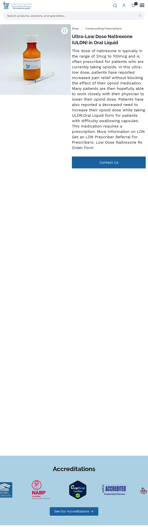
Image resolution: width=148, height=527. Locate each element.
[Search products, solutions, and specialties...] (140, 15)
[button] (65, 31)
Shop (75, 28)
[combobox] (74, 16)
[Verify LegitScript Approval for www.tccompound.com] (75, 489)
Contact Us (108, 162)
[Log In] (124, 5)
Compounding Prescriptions (103, 28)
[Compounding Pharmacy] (39, 489)
